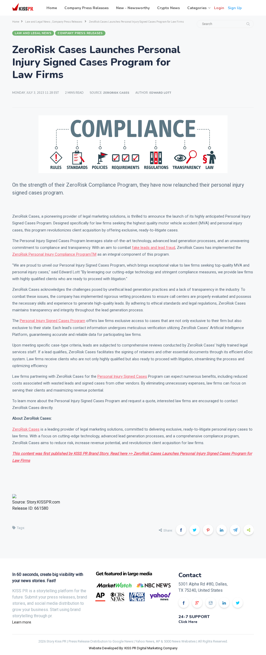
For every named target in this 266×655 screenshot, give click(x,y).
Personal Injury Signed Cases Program (52, 320)
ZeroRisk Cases (25, 429)
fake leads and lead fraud (153, 247)
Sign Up (235, 7)
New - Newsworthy (133, 7)
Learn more (21, 622)
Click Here (187, 621)
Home (51, 7)
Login (219, 7)
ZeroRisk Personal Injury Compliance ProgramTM (54, 254)
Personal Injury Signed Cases (122, 376)
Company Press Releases (86, 7)
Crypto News (168, 7)
